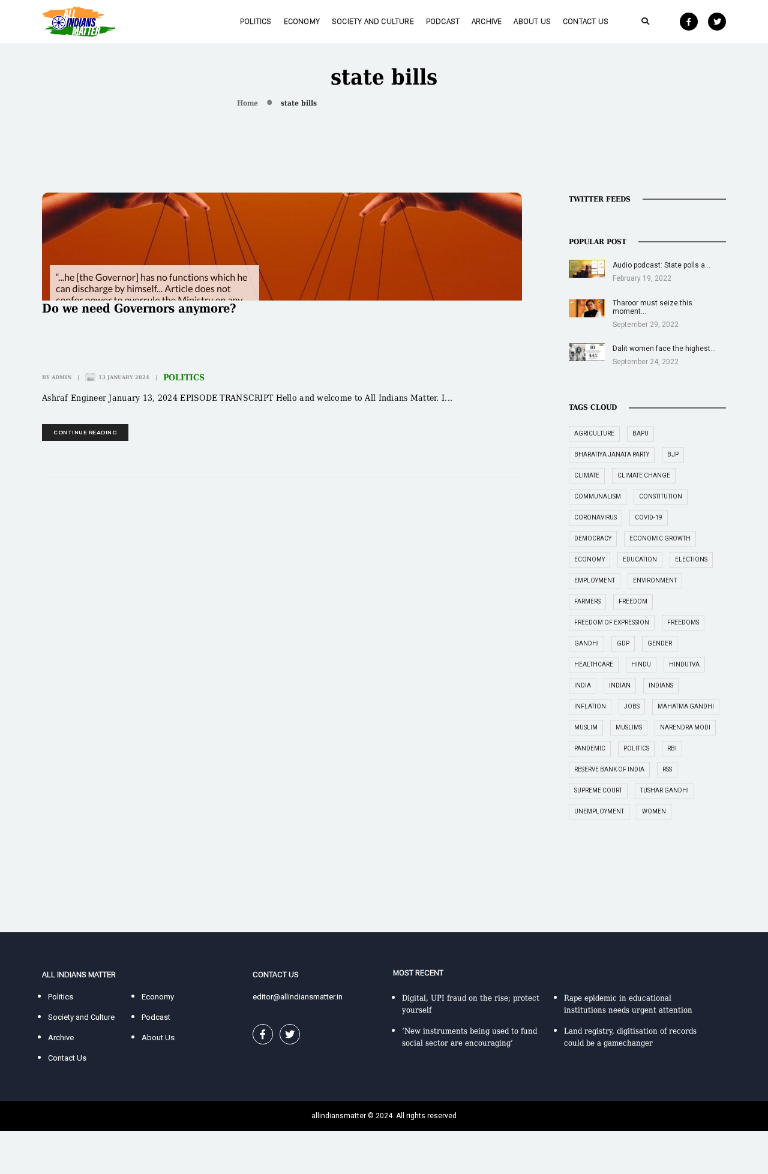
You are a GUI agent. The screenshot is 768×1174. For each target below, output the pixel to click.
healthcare (593, 664)
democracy (592, 538)
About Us (532, 21)
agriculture (594, 433)
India (582, 685)
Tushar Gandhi (664, 790)
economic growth (660, 538)
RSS (667, 769)
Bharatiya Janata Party (611, 454)
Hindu (641, 664)
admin (61, 377)
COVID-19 (648, 517)
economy (589, 559)
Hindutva (684, 664)
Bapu (640, 433)
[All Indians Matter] (78, 20)
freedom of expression (611, 622)
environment (655, 580)
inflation (590, 706)
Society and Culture (373, 21)
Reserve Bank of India (609, 769)
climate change (643, 475)
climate (586, 475)
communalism (597, 496)
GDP (623, 643)
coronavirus (595, 517)
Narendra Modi (685, 727)
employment (594, 580)
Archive (487, 21)
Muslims (629, 727)
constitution (660, 496)
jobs (632, 706)
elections (691, 559)
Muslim (586, 727)
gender (659, 643)
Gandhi (586, 643)
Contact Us (585, 21)
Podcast (443, 21)
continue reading (85, 432)
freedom (633, 601)
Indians (661, 685)
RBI (672, 748)
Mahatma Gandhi (686, 706)
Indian (620, 685)
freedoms (683, 622)
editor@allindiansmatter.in (298, 996)
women (654, 811)
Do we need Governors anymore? (139, 308)
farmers (587, 601)
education (640, 559)
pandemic (589, 748)
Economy (302, 21)
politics (636, 748)
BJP (673, 454)
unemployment (599, 811)
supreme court (598, 790)
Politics (256, 21)
